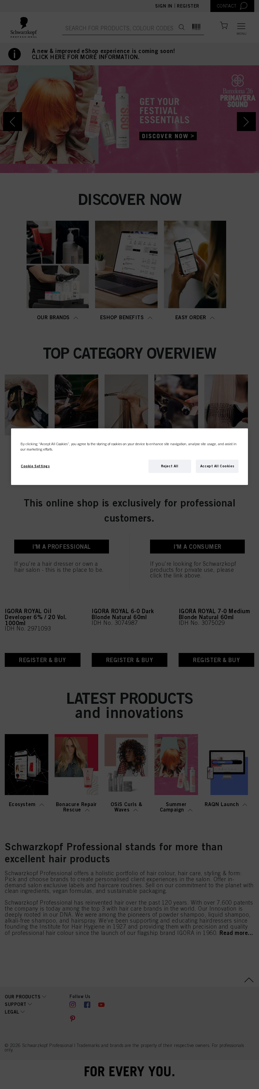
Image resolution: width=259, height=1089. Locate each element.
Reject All (169, 466)
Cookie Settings (35, 466)
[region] (129, 456)
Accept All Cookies (217, 466)
